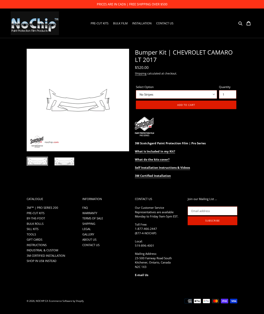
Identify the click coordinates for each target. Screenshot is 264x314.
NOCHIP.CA (42, 301)
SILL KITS (32, 229)
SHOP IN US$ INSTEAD (41, 261)
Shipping (140, 73)
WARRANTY (89, 213)
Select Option (145, 87)
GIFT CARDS (34, 239)
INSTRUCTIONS (37, 245)
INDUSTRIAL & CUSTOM (42, 250)
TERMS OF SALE (92, 218)
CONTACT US (91, 245)
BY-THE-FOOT (36, 218)
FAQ (85, 208)
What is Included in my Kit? (155, 151)
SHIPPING (88, 224)
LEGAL (86, 229)
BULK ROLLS (35, 224)
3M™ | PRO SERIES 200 (42, 208)
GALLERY (88, 234)
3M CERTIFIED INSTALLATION (46, 256)
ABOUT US (89, 239)
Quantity (225, 87)
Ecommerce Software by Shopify (66, 301)
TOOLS (31, 234)
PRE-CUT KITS (35, 213)
